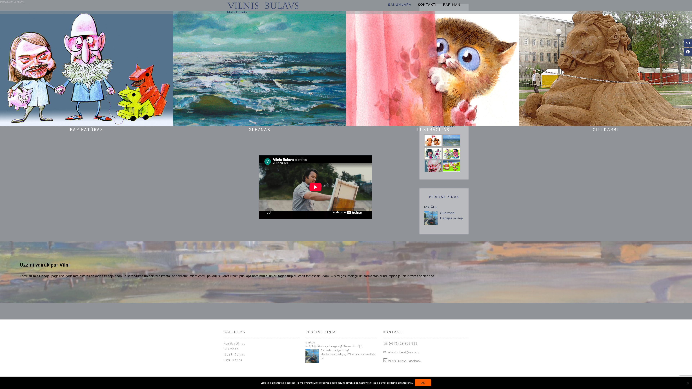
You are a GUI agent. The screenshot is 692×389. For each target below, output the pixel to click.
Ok (423, 382)
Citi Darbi (232, 360)
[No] (687, 383)
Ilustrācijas (234, 354)
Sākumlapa (399, 5)
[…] (360, 346)
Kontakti (427, 5)
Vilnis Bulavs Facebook (404, 361)
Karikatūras (234, 343)
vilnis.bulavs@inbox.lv (403, 352)
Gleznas (231, 349)
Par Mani (452, 5)
